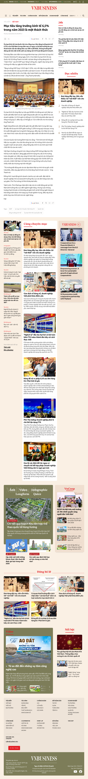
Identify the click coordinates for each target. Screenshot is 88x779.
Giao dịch (40, 708)
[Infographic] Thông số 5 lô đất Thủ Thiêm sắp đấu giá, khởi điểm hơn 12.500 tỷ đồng (12, 251)
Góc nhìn (40, 710)
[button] (49, 686)
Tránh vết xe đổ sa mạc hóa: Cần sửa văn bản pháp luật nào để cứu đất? (11, 299)
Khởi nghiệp (41, 723)
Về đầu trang (14, 748)
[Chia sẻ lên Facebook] (42, 38)
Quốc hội (41, 209)
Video (23, 490)
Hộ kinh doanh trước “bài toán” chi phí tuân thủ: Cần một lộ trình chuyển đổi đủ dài (12, 275)
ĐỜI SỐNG (55, 721)
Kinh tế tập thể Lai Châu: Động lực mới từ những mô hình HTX (75, 547)
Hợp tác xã (24, 723)
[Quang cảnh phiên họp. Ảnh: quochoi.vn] (29, 79)
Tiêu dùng (71, 705)
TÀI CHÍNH (24, 700)
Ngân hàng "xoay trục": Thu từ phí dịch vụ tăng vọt (74, 674)
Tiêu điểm (15, 15)
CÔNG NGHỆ (9, 721)
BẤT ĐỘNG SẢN (56, 700)
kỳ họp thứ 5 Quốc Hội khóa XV (25, 209)
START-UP (40, 721)
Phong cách (56, 728)
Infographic (7, 245)
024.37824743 (78, 768)
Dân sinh (55, 723)
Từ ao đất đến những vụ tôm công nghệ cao (75, 528)
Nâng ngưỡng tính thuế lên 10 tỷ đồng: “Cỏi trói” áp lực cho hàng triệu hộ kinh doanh (71, 52)
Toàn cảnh (55, 708)
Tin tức (54, 703)
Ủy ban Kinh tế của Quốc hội (33, 213)
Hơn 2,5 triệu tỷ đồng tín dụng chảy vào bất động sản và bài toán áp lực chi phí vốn (71, 30)
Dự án (54, 705)
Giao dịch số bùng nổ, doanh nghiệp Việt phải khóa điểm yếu (72, 106)
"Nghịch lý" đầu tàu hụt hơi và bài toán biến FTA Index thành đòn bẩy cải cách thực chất (72, 114)
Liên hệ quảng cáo (12, 741)
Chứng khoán (32, 15)
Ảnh (12, 490)
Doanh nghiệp (54, 15)
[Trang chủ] (10, 16)
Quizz (37, 494)
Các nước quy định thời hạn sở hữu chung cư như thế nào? (39, 559)
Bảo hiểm (24, 708)
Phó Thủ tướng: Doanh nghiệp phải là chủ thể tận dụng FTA (73, 127)
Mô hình (24, 725)
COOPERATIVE (25, 721)
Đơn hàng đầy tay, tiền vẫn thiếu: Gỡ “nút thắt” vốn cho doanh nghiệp (72, 98)
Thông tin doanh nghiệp (73, 713)
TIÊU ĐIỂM (9, 700)
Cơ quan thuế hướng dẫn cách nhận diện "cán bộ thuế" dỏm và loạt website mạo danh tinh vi (43, 595)
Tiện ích (54, 710)
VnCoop (69, 489)
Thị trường (71, 703)
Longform (22, 494)
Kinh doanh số (26, 712)
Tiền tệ (23, 705)
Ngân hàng (25, 703)
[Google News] (35, 38)
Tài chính (23, 15)
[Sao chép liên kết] (53, 38)
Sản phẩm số (10, 725)
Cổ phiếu (40, 705)
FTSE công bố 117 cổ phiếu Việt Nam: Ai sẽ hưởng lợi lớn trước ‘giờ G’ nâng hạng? (71, 63)
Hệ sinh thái (40, 728)
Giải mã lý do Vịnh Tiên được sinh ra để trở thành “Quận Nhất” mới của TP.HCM (12, 336)
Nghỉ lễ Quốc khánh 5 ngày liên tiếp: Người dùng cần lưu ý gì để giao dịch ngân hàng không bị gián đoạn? (12, 313)
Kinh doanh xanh (26, 728)
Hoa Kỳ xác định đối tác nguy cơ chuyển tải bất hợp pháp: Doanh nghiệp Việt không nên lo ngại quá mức (73, 136)
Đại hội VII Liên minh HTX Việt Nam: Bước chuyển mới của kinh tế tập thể (75, 664)
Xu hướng (9, 723)
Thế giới (7, 347)
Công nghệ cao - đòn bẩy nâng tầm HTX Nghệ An (74, 538)
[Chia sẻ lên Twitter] (46, 38)
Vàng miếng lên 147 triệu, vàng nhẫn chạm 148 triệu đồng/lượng (12, 263)
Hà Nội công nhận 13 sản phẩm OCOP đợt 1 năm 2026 (74, 520)
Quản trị (70, 710)
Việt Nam (15, 22)
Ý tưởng (39, 725)
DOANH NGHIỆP (72, 700)
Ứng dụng (9, 728)
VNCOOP (70, 721)
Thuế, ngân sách (26, 710)
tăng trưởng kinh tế (15, 213)
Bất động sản (43, 15)
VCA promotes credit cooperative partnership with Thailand (70, 296)
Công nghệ (64, 15)
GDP (10, 209)
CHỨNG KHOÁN (41, 700)
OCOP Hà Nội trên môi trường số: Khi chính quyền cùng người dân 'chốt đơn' (69, 511)
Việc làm (55, 725)
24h (38, 703)
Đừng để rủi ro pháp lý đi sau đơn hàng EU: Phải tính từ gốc (72, 121)
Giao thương (72, 708)
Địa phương (8, 350)
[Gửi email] (49, 38)
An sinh (23, 730)
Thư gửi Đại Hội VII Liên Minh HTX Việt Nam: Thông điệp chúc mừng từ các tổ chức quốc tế (71, 41)
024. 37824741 (10, 737)
